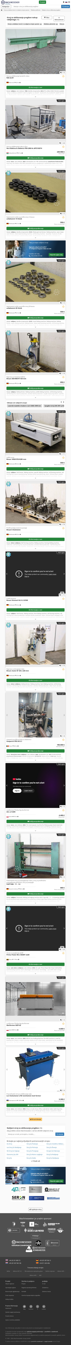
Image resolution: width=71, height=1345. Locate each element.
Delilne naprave (50, 1271)
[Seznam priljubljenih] (63, 2)
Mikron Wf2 (60, 1271)
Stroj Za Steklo (31, 1158)
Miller (8, 1271)
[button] (69, 2)
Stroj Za (9, 1158)
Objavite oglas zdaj (56, 255)
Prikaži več (36, 1161)
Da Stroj (9, 1144)
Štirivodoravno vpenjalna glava (34, 1271)
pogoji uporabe (48, 1341)
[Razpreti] (35, 96)
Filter (47, 17)
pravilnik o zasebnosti (37, 1341)
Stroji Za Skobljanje (52, 1158)
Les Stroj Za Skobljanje (14, 1147)
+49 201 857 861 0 (45, 1260)
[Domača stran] (1, 10)
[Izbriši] (41, 24)
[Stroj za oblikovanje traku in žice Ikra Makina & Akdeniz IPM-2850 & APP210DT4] (35, 122)
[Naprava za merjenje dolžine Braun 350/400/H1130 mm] (35, 352)
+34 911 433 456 (44, 1263)
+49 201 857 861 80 (15, 1263)
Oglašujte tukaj (36, 1209)
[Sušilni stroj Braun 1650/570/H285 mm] (35, 432)
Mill (40, 1275)
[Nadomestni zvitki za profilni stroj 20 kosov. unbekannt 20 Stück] (35, 281)
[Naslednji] (64, 51)
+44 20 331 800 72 (14, 1260)
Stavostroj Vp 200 (12, 1154)
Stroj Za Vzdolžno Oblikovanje (56, 1144)
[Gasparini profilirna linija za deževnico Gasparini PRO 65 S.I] (35, 715)
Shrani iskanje (36, 1119)
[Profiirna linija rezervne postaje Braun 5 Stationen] (35, 503)
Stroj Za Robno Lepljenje (34, 1154)
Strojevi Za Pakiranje (53, 1151)
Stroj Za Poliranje (32, 1147)
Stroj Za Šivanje (51, 1147)
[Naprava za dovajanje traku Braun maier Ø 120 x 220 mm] (35, 644)
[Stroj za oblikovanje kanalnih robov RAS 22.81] (35, 51)
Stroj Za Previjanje (32, 1151)
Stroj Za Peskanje (32, 1144)
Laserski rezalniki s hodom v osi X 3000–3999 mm (24, 406)
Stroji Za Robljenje (52, 1154)
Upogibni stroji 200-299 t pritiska (55, 406)
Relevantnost (59, 20)
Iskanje (66, 6)
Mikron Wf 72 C (17, 1271)
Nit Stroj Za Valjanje (13, 1151)
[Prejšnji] (7, 51)
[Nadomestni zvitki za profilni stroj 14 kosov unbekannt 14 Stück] (35, 192)
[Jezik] (66, 2)
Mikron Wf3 (33, 1275)
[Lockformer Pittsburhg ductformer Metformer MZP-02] (35, 999)
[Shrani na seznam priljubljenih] (63, 76)
